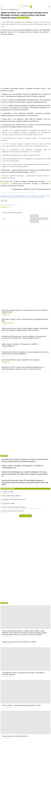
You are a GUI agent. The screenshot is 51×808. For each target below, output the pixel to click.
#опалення (13, 195)
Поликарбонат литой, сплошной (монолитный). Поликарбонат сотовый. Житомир (23, 673)
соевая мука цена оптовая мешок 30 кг (15, 736)
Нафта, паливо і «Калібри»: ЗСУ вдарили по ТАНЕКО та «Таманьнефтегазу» (20, 345)
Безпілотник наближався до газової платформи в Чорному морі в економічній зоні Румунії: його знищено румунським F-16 (24, 337)
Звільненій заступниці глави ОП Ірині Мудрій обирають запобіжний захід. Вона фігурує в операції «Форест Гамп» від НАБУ (25, 329)
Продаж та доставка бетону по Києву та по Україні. (19, 642)
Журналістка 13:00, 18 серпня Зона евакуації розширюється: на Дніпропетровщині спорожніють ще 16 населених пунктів (23, 368)
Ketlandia (5, 200)
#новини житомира (30, 197)
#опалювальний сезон (5, 195)
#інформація (3, 197)
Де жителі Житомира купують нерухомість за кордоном (20, 360)
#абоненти (42, 195)
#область (23, 197)
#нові (38, 195)
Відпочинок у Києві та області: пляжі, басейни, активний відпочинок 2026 (25, 320)
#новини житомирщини (40, 197)
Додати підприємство (25, 515)
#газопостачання (33, 195)
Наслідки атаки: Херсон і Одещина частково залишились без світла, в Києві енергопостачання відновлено (25, 353)
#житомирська (17, 197)
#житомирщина (10, 197)
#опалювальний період (21, 195)
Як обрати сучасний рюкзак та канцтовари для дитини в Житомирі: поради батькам (25, 311)
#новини (47, 195)
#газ (27, 195)
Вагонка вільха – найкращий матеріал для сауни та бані (21, 705)
